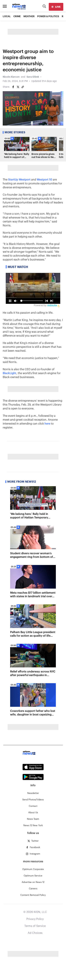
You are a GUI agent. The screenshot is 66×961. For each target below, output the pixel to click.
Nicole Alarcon (11, 77)
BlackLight (9, 373)
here (47, 423)
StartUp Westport (19, 179)
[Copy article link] (22, 87)
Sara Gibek (33, 77)
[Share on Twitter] (18, 87)
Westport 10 (44, 179)
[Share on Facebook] (13, 87)
